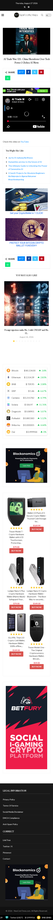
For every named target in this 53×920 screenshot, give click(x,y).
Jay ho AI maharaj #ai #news (20, 158)
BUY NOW (16, 550)
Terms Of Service (10, 805)
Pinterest (7, 852)
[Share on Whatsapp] (7, 78)
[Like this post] (22, 72)
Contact (6, 859)
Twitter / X (7, 846)
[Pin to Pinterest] (41, 72)
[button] (6, 311)
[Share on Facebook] (28, 72)
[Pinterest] (28, 7)
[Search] (42, 15)
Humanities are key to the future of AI (25, 162)
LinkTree (7, 840)
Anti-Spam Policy (10, 824)
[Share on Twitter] (34, 72)
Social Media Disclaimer (13, 812)
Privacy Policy (9, 799)
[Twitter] (25, 7)
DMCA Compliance (11, 818)
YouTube (25, 141)
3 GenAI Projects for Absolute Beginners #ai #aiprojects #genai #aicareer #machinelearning (26, 176)
